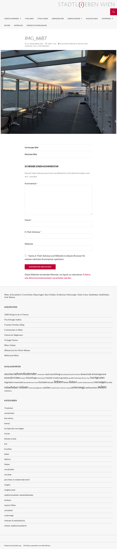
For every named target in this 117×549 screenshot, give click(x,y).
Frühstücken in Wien (13, 330)
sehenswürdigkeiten (36, 388)
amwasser (41, 374)
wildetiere (8, 391)
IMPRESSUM (18, 25)
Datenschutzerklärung (37, 25)
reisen (23, 387)
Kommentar (31, 183)
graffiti (71, 378)
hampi (7, 423)
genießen (64, 378)
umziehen (8, 510)
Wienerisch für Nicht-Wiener (17, 350)
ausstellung (55, 374)
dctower (77, 374)
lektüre (7, 459)
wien (102, 386)
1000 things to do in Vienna (16, 314)
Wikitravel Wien (11, 355)
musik (79, 382)
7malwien (8, 408)
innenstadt (18, 382)
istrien (7, 433)
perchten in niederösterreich (17, 479)
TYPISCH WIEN (42, 18)
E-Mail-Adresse (33, 231)
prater (109, 382)
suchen (46, 387)
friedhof (56, 378)
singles (7, 485)
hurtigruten (97, 377)
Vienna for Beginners (13, 335)
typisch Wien (10, 505)
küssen (51, 382)
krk (5, 444)
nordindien (9, 469)
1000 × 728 (51, 44)
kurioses (43, 382)
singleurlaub (9, 490)
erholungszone (99, 374)
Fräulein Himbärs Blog (14, 325)
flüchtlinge (31, 377)
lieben (73, 382)
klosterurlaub (10, 438)
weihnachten (91, 387)
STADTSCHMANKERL (11, 18)
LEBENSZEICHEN (58, 18)
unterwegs (78, 387)
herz (88, 378)
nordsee (7, 474)
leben (58, 381)
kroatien (8, 449)
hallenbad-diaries (80, 378)
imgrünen (8, 382)
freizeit (49, 378)
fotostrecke (41, 378)
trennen (63, 388)
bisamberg (64, 374)
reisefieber (11, 387)
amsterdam (9, 413)
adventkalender (25, 374)
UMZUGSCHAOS (92, 18)
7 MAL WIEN (29, 18)
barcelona (8, 418)
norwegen (100, 382)
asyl (47, 374)
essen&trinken (12, 377)
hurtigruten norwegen (14, 428)
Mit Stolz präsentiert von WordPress (36, 545)
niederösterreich (88, 382)
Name (28, 220)
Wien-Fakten (10, 345)
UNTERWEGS (106, 18)
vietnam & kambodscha (14, 520)
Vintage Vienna (11, 340)
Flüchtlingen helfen (12, 319)
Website (29, 243)
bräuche (71, 374)
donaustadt (85, 374)
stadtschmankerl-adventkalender (18, 495)
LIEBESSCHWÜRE (73, 18)
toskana (7, 500)
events (23, 378)
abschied (9, 374)
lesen (66, 382)
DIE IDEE (7, 25)
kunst (36, 382)
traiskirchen (55, 388)
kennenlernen (28, 382)
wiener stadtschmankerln (15, 525)
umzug (68, 388)
